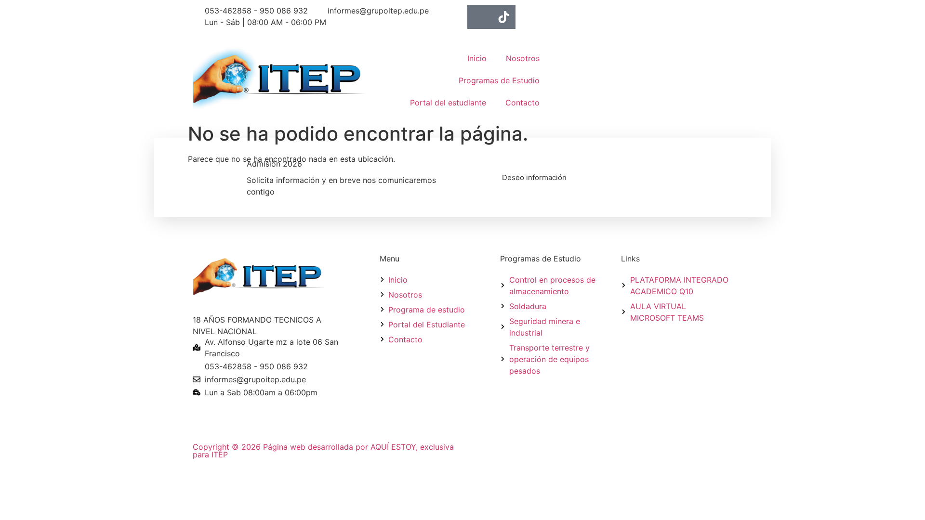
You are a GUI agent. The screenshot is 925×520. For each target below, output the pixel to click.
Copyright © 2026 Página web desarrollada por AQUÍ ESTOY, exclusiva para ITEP (323, 450)
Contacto (522, 102)
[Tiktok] (503, 17)
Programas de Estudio (499, 80)
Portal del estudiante (448, 102)
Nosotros (523, 58)
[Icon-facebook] (479, 17)
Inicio (477, 58)
